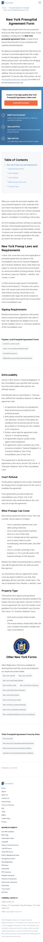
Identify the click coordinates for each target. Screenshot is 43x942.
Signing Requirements (16, 169)
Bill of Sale (5, 835)
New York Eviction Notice (11, 695)
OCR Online (5, 885)
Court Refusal (13, 178)
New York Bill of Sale (9, 685)
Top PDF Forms (7, 848)
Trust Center (6, 889)
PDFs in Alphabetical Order (10, 855)
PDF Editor (5, 865)
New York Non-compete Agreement (14, 704)
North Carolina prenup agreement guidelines (17, 748)
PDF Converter (6, 872)
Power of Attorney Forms (10, 845)
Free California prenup (10, 353)
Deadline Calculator (8, 875)
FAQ (3, 808)
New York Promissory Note (12, 700)
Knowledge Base (7, 862)
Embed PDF (5, 869)
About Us (5, 795)
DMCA (4, 815)
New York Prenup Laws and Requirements (22, 165)
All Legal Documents (8, 858)
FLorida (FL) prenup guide (11, 343)
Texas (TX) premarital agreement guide (15, 348)
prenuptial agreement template (15, 79)
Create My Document (21, 103)
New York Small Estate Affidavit (13, 680)
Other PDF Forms (7, 852)
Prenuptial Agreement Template (19, 8)
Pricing (4, 822)
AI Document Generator (9, 882)
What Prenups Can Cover (17, 182)
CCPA (3, 812)
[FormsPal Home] (7, 783)
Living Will (5, 842)
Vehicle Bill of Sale (8, 838)
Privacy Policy (6, 801)
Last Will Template (8, 832)
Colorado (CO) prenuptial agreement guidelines (18, 753)
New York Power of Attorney (29, 685)
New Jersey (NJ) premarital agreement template (18, 743)
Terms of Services (8, 805)
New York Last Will (9, 675)
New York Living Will (25, 675)
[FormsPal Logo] (7, 2)
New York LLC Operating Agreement (14, 709)
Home (4, 8)
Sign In (4, 791)
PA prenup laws (8, 738)
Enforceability (13, 173)
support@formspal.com (14, 912)
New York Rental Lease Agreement (14, 690)
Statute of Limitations (9, 879)
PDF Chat (5, 892)
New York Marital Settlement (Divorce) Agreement (19, 714)
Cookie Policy (6, 818)
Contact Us (5, 798)
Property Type (13, 187)
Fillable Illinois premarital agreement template (17, 358)
